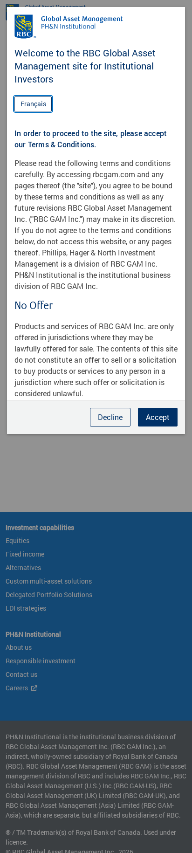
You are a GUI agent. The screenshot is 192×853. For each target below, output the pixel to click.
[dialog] (96, 426)
